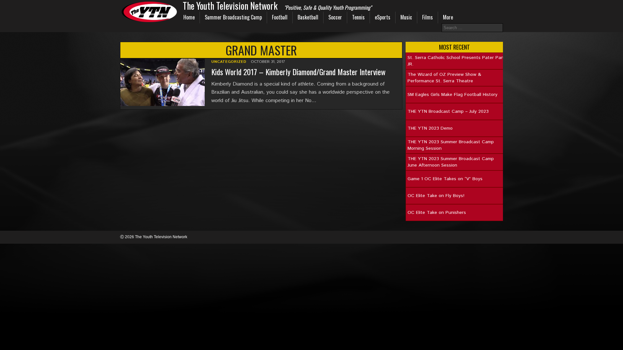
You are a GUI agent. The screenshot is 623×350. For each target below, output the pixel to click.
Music (406, 17)
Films (427, 17)
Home (189, 17)
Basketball (308, 17)
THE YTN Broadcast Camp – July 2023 (448, 111)
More (448, 17)
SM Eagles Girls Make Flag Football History (452, 94)
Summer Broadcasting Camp (233, 17)
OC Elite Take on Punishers (437, 212)
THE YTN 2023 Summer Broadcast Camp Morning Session (451, 145)
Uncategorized (228, 61)
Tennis (358, 17)
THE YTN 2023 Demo (430, 128)
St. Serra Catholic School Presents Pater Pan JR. (456, 60)
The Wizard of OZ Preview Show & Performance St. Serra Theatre (444, 77)
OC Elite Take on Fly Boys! (436, 195)
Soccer (335, 17)
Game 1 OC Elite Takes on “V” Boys (445, 179)
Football (279, 17)
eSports (382, 17)
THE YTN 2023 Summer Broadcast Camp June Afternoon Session (451, 162)
